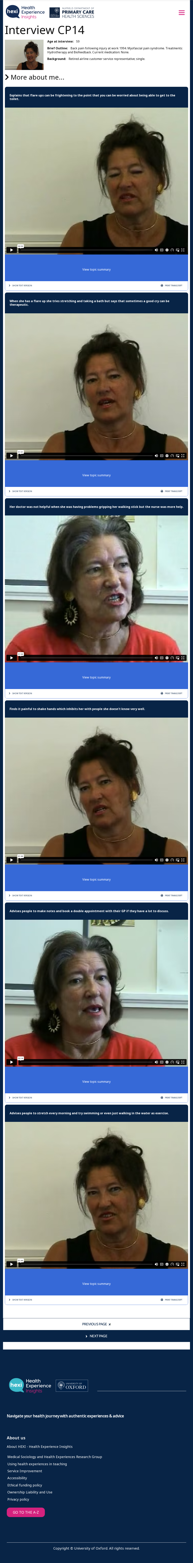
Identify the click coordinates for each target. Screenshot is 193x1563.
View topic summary (96, 269)
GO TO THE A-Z (26, 1512)
